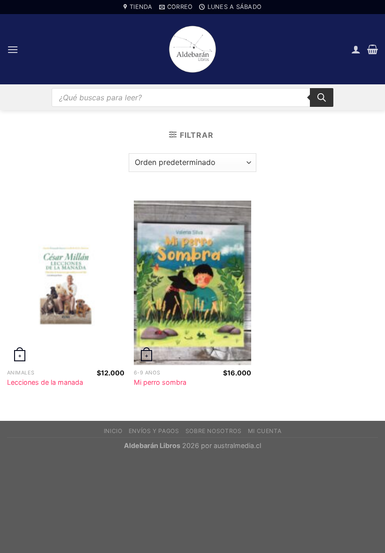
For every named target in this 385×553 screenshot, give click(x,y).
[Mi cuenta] (356, 49)
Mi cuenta (265, 430)
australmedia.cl (237, 445)
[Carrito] (372, 49)
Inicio (113, 430)
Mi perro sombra (160, 382)
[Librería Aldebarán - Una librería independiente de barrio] (192, 49)
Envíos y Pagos (154, 430)
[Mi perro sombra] (192, 283)
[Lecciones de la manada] (65, 283)
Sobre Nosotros (213, 430)
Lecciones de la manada (45, 382)
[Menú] (12, 49)
